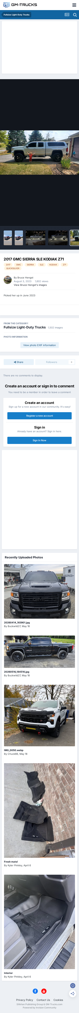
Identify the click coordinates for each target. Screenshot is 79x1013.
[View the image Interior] (39, 922)
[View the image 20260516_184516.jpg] (39, 652)
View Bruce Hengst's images (30, 284)
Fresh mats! (11, 861)
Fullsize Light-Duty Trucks (25, 327)
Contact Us (43, 999)
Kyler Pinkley (15, 865)
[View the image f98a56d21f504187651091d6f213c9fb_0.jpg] (8, 238)
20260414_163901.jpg (17, 622)
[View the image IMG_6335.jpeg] (58, 238)
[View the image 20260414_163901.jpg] (39, 591)
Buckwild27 (14, 626)
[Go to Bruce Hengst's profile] (8, 280)
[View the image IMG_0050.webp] (39, 715)
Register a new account (39, 415)
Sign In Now (39, 440)
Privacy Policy (24, 999)
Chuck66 (13, 753)
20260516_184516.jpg (16, 671)
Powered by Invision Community (39, 1007)
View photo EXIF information (39, 345)
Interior (8, 972)
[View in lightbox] (39, 152)
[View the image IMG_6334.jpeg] (35, 238)
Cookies (58, 999)
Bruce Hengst (25, 277)
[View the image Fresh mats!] (39, 810)
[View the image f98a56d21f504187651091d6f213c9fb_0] (19, 238)
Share (19, 362)
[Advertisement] (39, 47)
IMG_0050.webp (13, 750)
